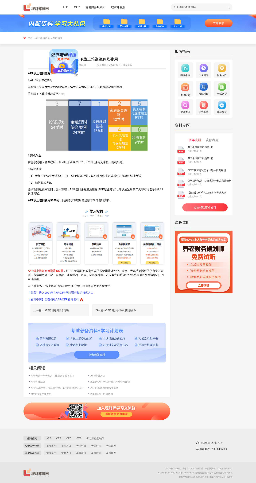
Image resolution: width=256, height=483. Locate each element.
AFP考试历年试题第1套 (200, 147)
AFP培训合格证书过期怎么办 (120, 310)
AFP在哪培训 (38, 381)
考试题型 (111, 445)
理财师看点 (118, 7)
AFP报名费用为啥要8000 (104, 387)
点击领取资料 (96, 355)
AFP (65, 7)
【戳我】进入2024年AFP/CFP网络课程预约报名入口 (61, 293)
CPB (68, 438)
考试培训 (57, 38)
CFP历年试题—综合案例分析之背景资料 (209, 180)
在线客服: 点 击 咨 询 (211, 442)
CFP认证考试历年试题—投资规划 (207, 170)
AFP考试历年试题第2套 (200, 158)
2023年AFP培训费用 (101, 394)
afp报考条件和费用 (41, 394)
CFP (77, 7)
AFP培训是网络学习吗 (56, 310)
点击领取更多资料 (205, 207)
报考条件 (51, 445)
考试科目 (81, 445)
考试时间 (96, 445)
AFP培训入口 (97, 375)
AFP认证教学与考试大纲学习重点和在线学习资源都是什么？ (58, 387)
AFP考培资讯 (42, 38)
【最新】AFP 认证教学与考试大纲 (207, 192)
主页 (30, 38)
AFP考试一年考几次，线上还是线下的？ (53, 375)
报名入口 (66, 445)
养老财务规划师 (95, 7)
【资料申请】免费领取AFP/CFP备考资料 (53, 299)
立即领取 (218, 23)
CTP (78, 438)
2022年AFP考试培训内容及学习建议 (110, 381)
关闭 (84, 82)
